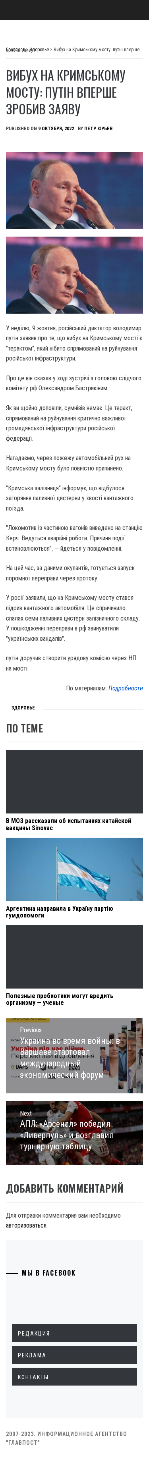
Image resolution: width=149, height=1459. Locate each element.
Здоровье (23, 708)
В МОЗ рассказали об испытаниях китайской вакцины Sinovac (68, 824)
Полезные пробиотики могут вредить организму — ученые (59, 999)
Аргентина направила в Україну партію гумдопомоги (59, 912)
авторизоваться (26, 1225)
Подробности (125, 688)
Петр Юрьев (98, 128)
